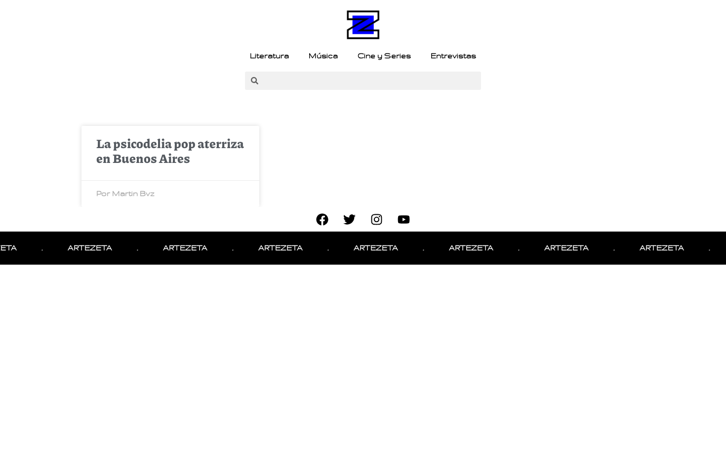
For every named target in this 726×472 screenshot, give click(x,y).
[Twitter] (349, 219)
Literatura (269, 55)
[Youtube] (404, 219)
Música (323, 55)
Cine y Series (384, 55)
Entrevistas (453, 55)
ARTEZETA (85, 247)
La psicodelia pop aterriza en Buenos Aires (170, 150)
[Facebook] (322, 219)
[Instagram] (376, 219)
